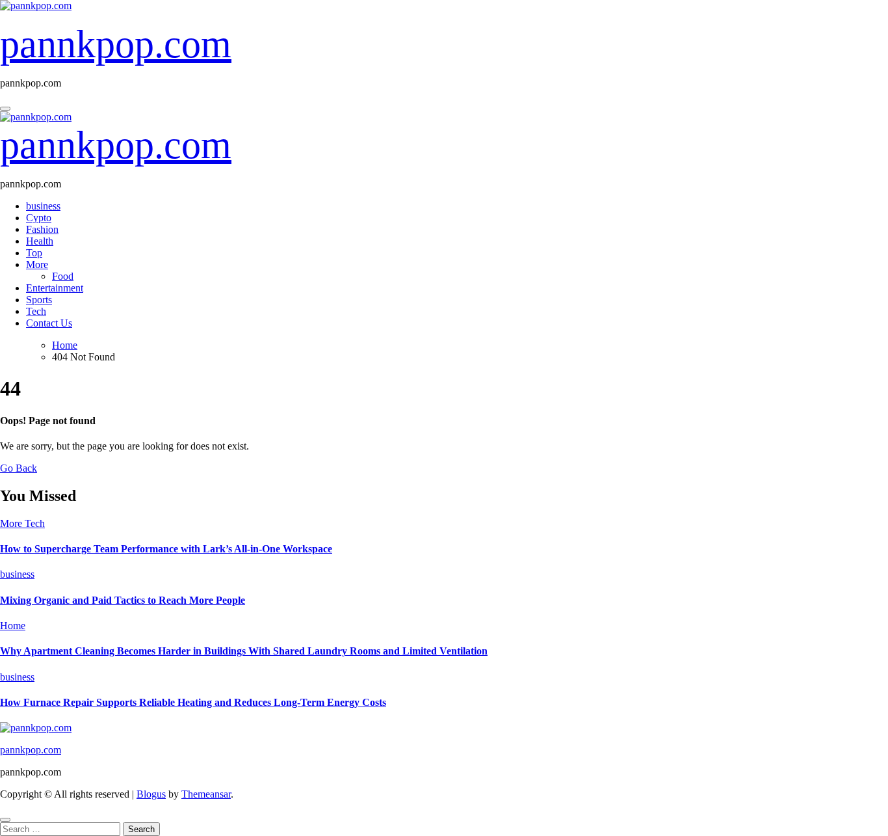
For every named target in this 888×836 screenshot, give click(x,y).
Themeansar (206, 794)
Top (34, 252)
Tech (36, 311)
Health (39, 241)
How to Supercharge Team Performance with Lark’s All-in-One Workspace (166, 548)
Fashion (42, 229)
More (37, 264)
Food (62, 276)
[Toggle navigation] (5, 109)
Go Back (18, 468)
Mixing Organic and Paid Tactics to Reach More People (122, 600)
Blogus (151, 794)
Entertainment (54, 287)
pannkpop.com (115, 44)
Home (12, 625)
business (43, 205)
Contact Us (49, 323)
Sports (39, 299)
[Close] (5, 820)
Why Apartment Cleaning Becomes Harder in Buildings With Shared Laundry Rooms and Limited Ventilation (244, 650)
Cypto (38, 217)
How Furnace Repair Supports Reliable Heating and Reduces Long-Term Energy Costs (193, 702)
